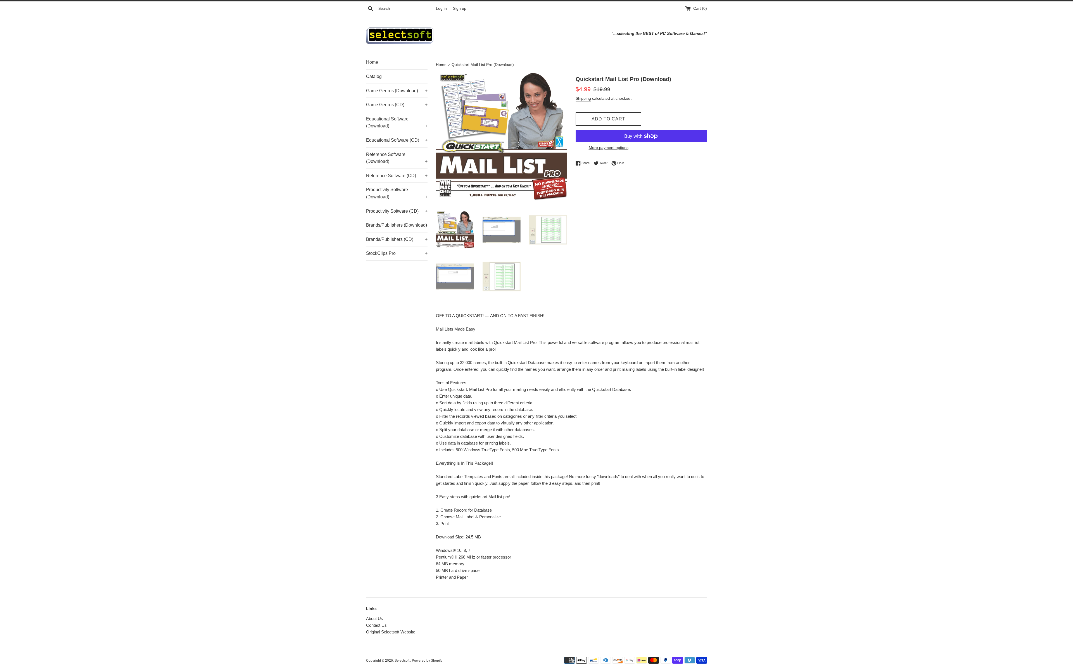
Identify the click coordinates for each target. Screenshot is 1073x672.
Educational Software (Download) (397, 123)
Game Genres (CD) (397, 104)
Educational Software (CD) (397, 140)
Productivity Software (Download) (397, 193)
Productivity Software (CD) (397, 211)
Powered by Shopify (427, 660)
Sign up (459, 8)
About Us (374, 618)
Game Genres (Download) (397, 90)
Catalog (374, 76)
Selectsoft (402, 660)
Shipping (583, 98)
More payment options (608, 147)
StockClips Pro (397, 253)
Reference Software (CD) (397, 175)
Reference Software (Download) (397, 158)
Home (372, 62)
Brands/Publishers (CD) (397, 239)
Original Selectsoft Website (390, 632)
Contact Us (376, 625)
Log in (441, 8)
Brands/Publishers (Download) (397, 225)
